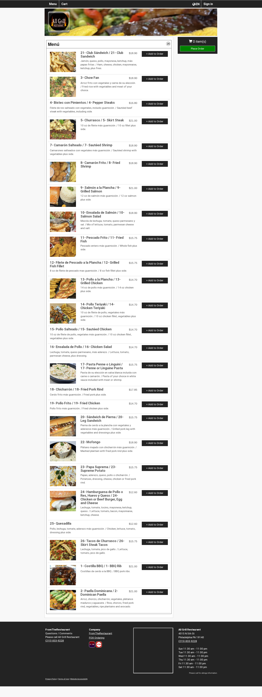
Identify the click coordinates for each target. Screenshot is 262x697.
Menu (53, 4)
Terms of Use (63, 679)
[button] (108, 44)
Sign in (208, 4)
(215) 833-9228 (54, 640)
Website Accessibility (78, 679)
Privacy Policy (51, 679)
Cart (64, 4)
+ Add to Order (154, 53)
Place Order (197, 48)
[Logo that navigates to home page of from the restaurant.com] (92, 644)
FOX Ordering (96, 637)
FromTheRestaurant (100, 633)
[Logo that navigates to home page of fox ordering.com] (98, 644)
